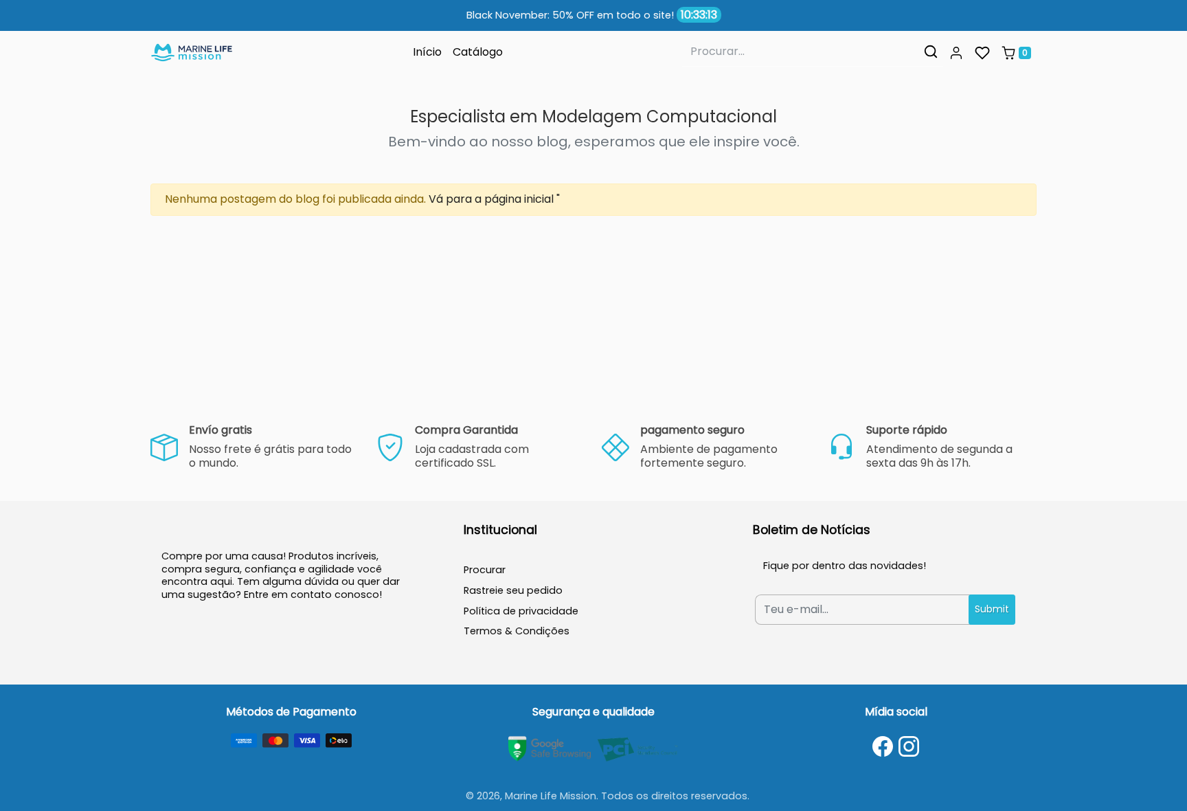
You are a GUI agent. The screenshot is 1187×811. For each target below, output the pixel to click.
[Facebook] (883, 746)
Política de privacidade (521, 611)
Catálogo (478, 52)
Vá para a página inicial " (494, 199)
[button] (956, 52)
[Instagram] (909, 746)
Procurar (485, 570)
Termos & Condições (516, 631)
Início (427, 52)
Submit (992, 609)
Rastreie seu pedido (513, 590)
